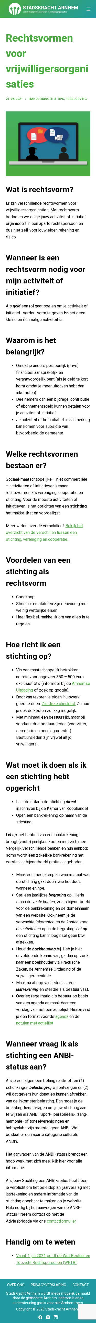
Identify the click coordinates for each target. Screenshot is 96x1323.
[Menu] (88, 9)
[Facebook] (40, 1317)
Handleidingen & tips (46, 99)
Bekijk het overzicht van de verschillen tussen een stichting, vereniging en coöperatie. (44, 532)
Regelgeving (76, 99)
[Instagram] (48, 1317)
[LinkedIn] (56, 1317)
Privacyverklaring (48, 1285)
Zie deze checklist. (59, 703)
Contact (80, 1285)
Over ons (15, 1285)
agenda (61, 1016)
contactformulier (61, 1221)
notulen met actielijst (34, 1023)
